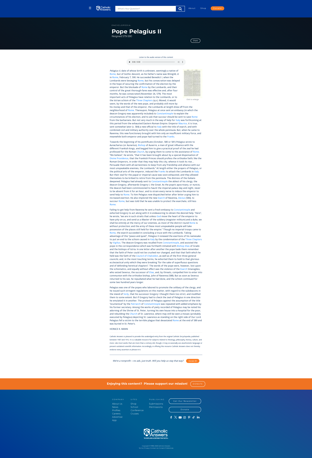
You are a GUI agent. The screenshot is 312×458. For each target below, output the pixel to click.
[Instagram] (184, 417)
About (192, 8)
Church (140, 151)
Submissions (156, 403)
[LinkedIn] (198, 417)
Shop (203, 8)
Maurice (182, 123)
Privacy (146, 448)
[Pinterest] (189, 417)
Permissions (156, 407)
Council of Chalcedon (147, 255)
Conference (137, 410)
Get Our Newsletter (185, 401)
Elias (187, 245)
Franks (170, 136)
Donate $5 (193, 361)
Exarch (161, 197)
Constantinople (165, 113)
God (159, 216)
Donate (217, 8)
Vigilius (116, 242)
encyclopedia (121, 25)
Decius (181, 197)
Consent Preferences (166, 448)
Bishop (141, 145)
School (134, 407)
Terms (141, 448)
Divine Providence (119, 158)
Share (195, 41)
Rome (113, 73)
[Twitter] (175, 417)
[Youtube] (180, 417)
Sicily (126, 294)
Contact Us (154, 448)
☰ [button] (90, 8)
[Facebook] (171, 417)
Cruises (135, 413)
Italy (178, 120)
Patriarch (136, 303)
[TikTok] (193, 417)
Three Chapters (144, 100)
